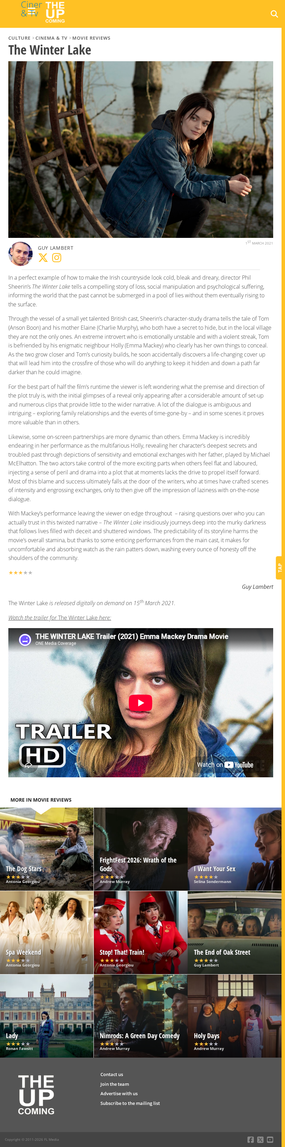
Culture (19, 38)
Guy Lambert (56, 247)
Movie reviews (91, 38)
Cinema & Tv (51, 38)
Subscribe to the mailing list (130, 1103)
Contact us (111, 1074)
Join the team (114, 1084)
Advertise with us (119, 1093)
